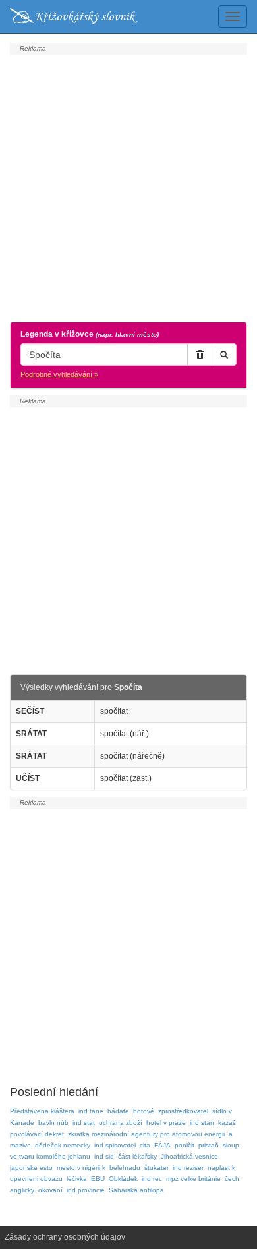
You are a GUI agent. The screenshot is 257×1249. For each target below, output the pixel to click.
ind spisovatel (115, 1145)
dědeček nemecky (62, 1145)
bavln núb (53, 1122)
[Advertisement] (128, 186)
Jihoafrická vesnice (189, 1156)
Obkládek (123, 1178)
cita (145, 1145)
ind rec (152, 1178)
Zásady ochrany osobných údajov (65, 1237)
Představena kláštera (42, 1111)
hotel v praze (166, 1122)
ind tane (90, 1111)
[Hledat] (224, 354)
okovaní (50, 1190)
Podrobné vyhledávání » (59, 374)
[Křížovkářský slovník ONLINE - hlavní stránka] (74, 16)
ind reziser (188, 1167)
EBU (98, 1178)
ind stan (202, 1122)
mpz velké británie (193, 1178)
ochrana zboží (120, 1122)
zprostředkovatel (183, 1111)
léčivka (77, 1178)
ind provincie (86, 1190)
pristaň (208, 1145)
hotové (143, 1111)
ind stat (83, 1122)
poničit (184, 1145)
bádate (118, 1111)
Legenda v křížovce (89, 334)
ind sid (104, 1156)
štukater (156, 1167)
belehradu (124, 1167)
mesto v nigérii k (81, 1167)
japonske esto (31, 1167)
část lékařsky (137, 1156)
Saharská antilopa (136, 1190)
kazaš (227, 1122)
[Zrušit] (199, 354)
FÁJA (162, 1145)
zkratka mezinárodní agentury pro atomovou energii (146, 1134)
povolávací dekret (37, 1134)
